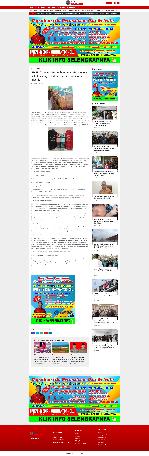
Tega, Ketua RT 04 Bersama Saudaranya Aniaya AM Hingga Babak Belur (103, 221)
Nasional (46, 10)
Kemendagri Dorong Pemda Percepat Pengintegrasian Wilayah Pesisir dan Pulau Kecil (104, 321)
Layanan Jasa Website (58, 439)
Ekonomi (87, 10)
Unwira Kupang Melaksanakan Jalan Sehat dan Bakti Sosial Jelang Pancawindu (103, 271)
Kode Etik (43, 7)
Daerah (40, 10)
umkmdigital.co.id (102, 435)
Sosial (103, 10)
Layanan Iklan (56, 435)
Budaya (108, 10)
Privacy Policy (60, 7)
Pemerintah (58, 10)
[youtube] (35, 3)
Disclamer (78, 438)
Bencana (77, 10)
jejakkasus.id (101, 439)
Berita (35, 10)
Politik (52, 10)
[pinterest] (46, 333)
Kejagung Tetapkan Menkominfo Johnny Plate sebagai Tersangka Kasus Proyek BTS (104, 173)
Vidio (120, 10)
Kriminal (65, 10)
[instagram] (33, 3)
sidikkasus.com (102, 442)
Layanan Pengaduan (58, 437)
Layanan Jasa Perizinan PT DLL (61, 442)
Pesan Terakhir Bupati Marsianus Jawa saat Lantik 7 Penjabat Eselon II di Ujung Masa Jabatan (104, 346)
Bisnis (82, 10)
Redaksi (37, 7)
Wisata (93, 10)
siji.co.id (100, 432)
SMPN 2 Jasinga (41, 68)
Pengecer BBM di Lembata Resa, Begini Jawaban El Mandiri (104, 197)
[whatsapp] (41, 333)
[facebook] (29, 3)
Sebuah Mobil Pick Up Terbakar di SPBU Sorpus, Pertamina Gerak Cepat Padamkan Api (104, 246)
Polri (112, 10)
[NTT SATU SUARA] (74, 5)
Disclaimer (51, 7)
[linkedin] (50, 333)
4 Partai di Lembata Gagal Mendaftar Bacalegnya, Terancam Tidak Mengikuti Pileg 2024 (104, 148)
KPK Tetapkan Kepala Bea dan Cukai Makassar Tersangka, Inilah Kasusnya (104, 296)
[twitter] (31, 3)
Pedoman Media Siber (73, 7)
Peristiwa (71, 10)
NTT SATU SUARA (79, 453)
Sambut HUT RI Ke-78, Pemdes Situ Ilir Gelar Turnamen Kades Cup (103, 13)
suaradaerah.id (102, 444)
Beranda (33, 68)
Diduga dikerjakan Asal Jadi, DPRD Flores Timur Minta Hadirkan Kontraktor (103, 123)
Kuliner (98, 10)
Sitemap (109, 2)
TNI (116, 10)
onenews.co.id (102, 437)
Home (31, 7)
